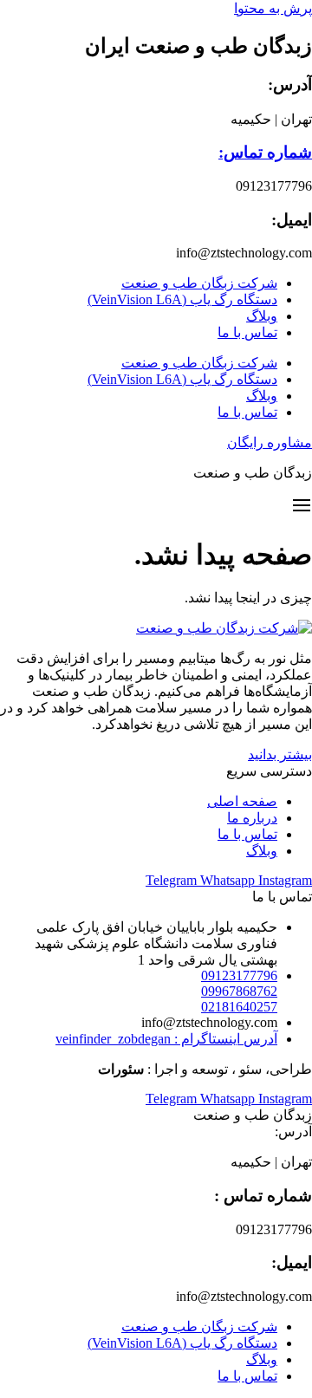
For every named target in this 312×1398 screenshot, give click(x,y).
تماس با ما (247, 332)
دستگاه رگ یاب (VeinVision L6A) (182, 299)
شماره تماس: (265, 152)
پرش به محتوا (273, 8)
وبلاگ (261, 316)
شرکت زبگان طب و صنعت (199, 283)
